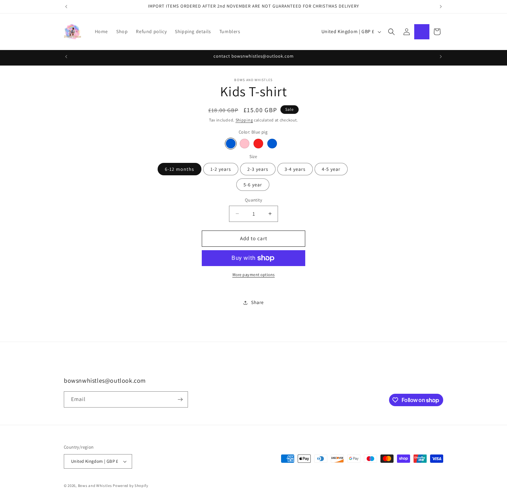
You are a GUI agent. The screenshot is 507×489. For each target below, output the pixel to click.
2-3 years (257, 169)
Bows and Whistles (95, 485)
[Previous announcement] (66, 6)
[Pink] (244, 143)
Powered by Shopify (130, 485)
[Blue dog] (272, 143)
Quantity (253, 200)
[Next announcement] (440, 6)
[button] (391, 31)
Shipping (244, 120)
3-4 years (295, 169)
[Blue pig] (231, 143)
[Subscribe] (180, 399)
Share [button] (257, 302)
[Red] (258, 143)
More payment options (253, 274)
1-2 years (220, 169)
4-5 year (331, 169)
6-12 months (179, 169)
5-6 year (252, 185)
